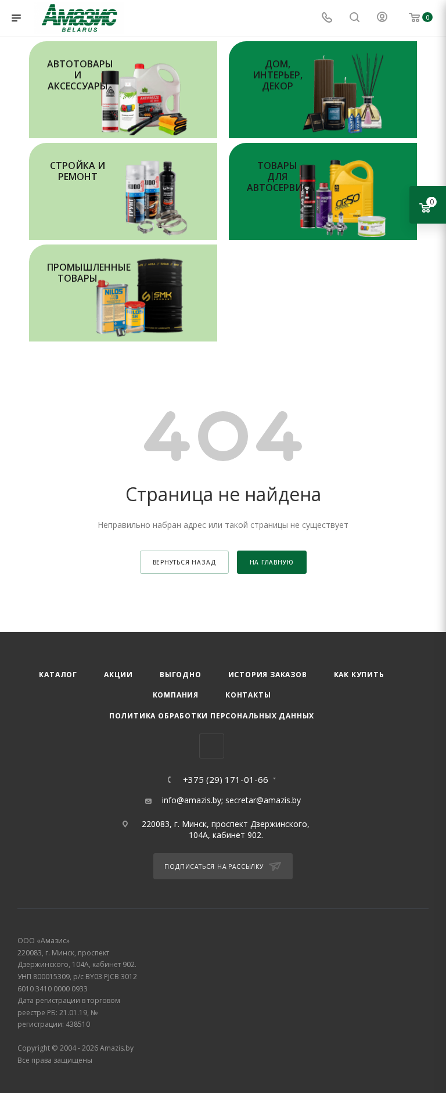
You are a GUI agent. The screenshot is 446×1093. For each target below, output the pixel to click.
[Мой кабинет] (382, 18)
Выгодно (181, 674)
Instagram (211, 746)
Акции (118, 674)
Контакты (248, 695)
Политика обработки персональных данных (211, 716)
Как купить (359, 674)
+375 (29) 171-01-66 (225, 779)
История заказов (267, 674)
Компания (176, 695)
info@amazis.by (191, 800)
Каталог (58, 674)
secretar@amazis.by (263, 800)
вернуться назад (184, 562)
